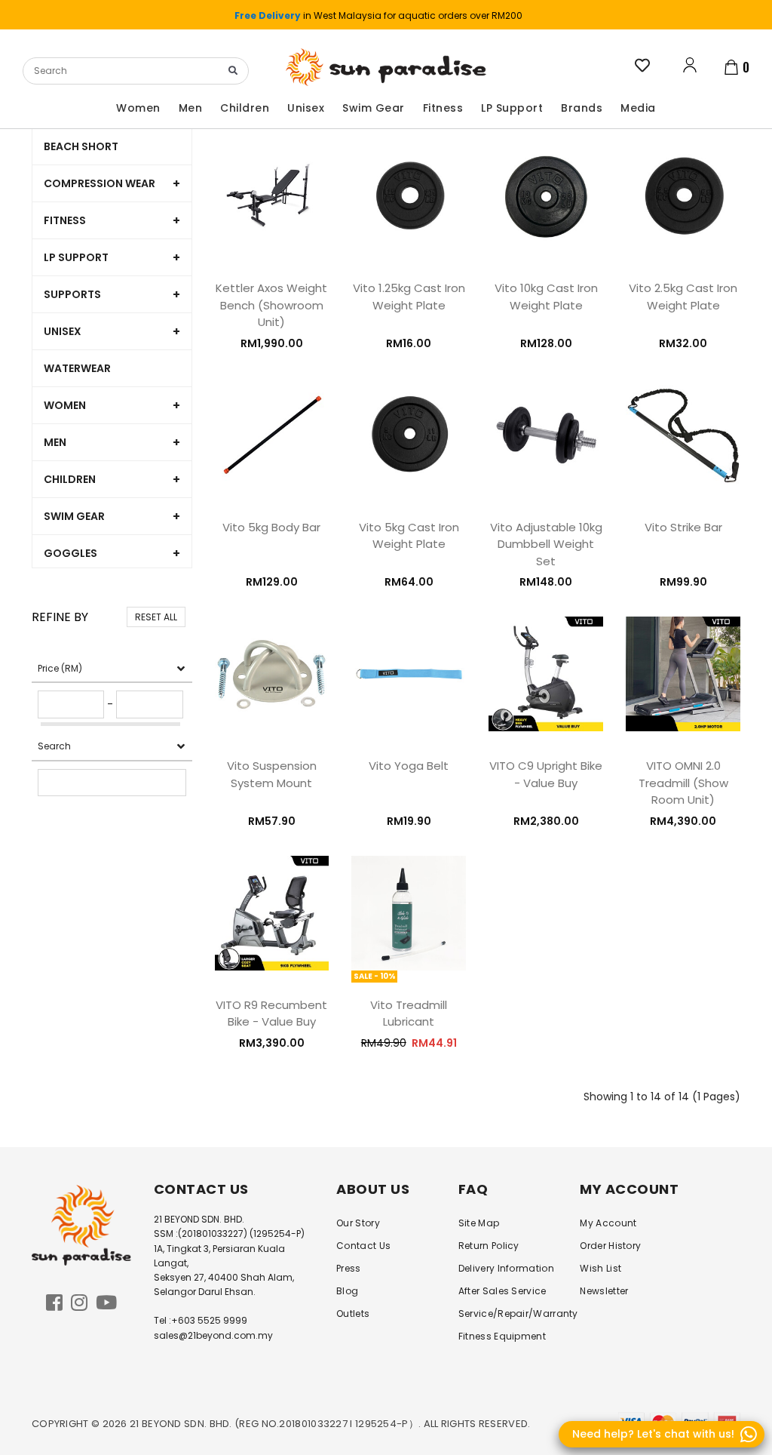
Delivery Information (506, 1268)
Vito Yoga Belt (409, 766)
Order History (610, 1245)
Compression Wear (99, 183)
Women (65, 405)
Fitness (65, 220)
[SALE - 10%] (408, 912)
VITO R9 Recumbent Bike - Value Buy (271, 1013)
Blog (347, 1290)
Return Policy (488, 1245)
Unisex (62, 331)
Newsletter (604, 1290)
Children (70, 479)
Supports (72, 294)
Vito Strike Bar (683, 527)
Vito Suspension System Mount (272, 774)
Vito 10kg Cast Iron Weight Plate (546, 296)
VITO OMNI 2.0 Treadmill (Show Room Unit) (683, 782)
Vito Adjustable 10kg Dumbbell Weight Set (546, 544)
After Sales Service (502, 1290)
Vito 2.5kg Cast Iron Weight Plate (683, 296)
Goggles (70, 553)
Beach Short (81, 146)
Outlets (352, 1313)
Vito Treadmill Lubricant (408, 1013)
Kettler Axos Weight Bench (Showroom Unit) (271, 305)
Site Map (478, 1223)
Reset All (156, 617)
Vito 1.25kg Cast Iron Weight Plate (409, 296)
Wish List (600, 1268)
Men (55, 442)
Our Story (358, 1223)
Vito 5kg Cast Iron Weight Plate (409, 535)
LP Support (76, 257)
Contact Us (363, 1245)
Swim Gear (74, 516)
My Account (608, 1223)
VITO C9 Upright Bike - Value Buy (545, 774)
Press (348, 1268)
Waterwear (77, 368)
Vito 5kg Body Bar (271, 527)
